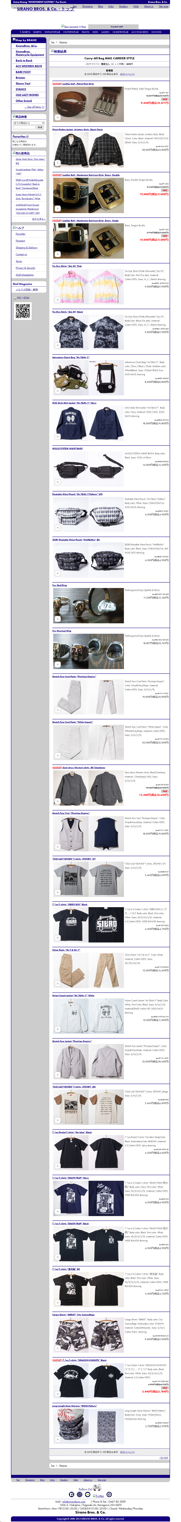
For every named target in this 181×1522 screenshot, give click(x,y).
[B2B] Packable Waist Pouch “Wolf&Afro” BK (76, 539)
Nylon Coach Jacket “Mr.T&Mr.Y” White (73, 995)
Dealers (123, 6)
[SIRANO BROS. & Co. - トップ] (44, 8)
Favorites (20, 234)
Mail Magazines (25, 275)
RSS (19, 297)
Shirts (37, 32)
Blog (100, 6)
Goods (156, 32)
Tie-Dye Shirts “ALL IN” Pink (67, 266)
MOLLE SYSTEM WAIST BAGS (67, 448)
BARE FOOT (23, 72)
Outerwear (71, 32)
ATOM (26, 297)
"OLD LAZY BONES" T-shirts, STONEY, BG (74, 1086)
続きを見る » (38, 218)
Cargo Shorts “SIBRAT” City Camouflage (73, 1314)
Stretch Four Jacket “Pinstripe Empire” (72, 1041)
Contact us (21, 254)
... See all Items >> (34, 107)
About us (148, 6)
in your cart (116, 26)
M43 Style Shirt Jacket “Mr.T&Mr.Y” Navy (74, 402)
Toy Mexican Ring (61, 630)
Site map (163, 6)
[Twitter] (98, 1496)
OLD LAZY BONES (27, 95)
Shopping (87, 6)
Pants (85, 32)
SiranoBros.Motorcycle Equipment (30, 53)
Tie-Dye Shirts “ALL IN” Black (67, 311)
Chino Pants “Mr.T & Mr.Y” (66, 949)
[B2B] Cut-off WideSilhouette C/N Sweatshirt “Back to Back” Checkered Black (29, 184)
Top (75, 6)
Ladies (105, 32)
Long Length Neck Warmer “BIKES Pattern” (74, 1405)
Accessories (140, 32)
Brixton (20, 77)
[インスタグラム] (79, 1494)
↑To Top (163, 1457)
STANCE (21, 89)
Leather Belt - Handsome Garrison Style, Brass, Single (85, 220)
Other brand (24, 101)
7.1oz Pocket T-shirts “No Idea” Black (72, 1132)
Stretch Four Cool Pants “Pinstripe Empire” (74, 676)
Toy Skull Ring (59, 585)
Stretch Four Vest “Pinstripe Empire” (71, 813)
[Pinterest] (109, 1494)
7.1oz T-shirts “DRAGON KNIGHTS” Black (79, 1360)
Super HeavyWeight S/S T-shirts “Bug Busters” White (29, 196)
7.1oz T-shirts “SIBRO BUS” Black (69, 904)
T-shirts (25, 32)
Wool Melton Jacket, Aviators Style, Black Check (77, 129)
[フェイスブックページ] (71, 1494)
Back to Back (24, 60)
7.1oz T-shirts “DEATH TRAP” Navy (70, 1177)
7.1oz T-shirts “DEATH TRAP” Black (70, 1223)
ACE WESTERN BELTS (29, 66)
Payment (20, 241)
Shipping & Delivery (26, 247)
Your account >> (80, 29)
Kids (95, 32)
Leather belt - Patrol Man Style (73, 83)
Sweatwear (52, 32)
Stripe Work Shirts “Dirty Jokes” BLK (30, 161)
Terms (19, 261)
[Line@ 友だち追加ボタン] (87, 1494)
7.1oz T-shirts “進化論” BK (66, 1269)
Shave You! (23, 83)
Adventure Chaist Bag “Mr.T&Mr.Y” (71, 357)
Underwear (120, 32)
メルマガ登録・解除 (27, 289)
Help (135, 6)
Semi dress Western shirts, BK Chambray (78, 767)
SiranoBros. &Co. (26, 46)
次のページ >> (127, 74)
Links (111, 6)
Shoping (63, 42)
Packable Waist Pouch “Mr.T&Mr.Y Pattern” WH (77, 494)
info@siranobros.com (73, 1501)
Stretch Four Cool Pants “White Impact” (72, 722)
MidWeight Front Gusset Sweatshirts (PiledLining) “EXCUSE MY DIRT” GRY (28, 208)
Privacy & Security (25, 268)
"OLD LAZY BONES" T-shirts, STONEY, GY (74, 858)
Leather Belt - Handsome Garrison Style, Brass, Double (86, 175)
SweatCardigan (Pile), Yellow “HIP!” (30, 171)
